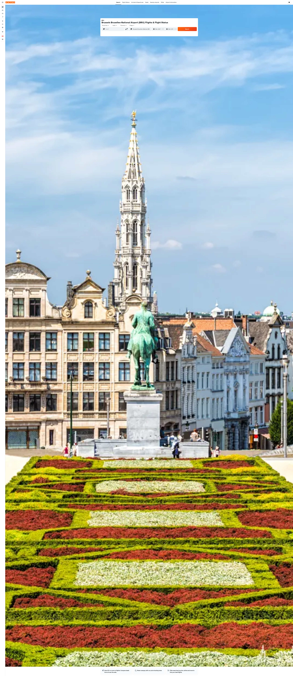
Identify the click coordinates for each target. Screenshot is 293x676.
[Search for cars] (3, 13)
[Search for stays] (3, 10)
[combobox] (106, 25)
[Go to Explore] (3, 21)
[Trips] (3, 31)
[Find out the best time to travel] (3, 27)
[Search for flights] (3, 7)
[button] (2, 2)
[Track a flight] (3, 24)
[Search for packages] (3, 16)
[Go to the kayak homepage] (10, 2)
